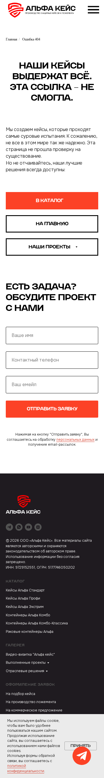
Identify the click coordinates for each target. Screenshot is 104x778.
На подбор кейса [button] (20, 694)
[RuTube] (28, 527)
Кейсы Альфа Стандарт (25, 590)
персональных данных (75, 439)
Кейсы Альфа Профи (23, 598)
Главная (11, 39)
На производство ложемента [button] (31, 702)
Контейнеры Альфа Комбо (28, 615)
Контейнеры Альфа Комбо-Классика (37, 623)
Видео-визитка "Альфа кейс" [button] (30, 654)
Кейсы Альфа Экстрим (25, 606)
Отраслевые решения (25, 671)
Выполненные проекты (26, 662)
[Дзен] (38, 527)
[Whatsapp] (19, 527)
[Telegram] (9, 527)
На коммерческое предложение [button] (34, 710)
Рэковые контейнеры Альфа (29, 631)
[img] (45, 10)
